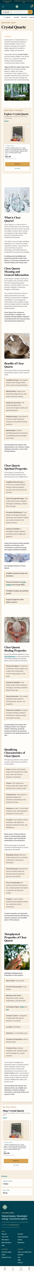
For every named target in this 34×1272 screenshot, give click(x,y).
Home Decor (5, 1239)
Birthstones (21, 1242)
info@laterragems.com (14, 1224)
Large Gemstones (23, 1237)
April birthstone (9, 656)
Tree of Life (24, 17)
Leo (7, 1009)
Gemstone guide (6, 1252)
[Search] (30, 12)
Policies (20, 1262)
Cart (19, 1257)
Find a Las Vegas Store (24, 1252)
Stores (3, 1254)
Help (19, 1260)
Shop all (8, 17)
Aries (22, 1007)
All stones (4, 1176)
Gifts (3, 1245)
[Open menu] (3, 7)
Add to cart (17, 164)
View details (17, 168)
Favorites (16, 17)
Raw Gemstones (6, 1242)
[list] (17, 148)
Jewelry (20, 1239)
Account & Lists (6, 1257)
